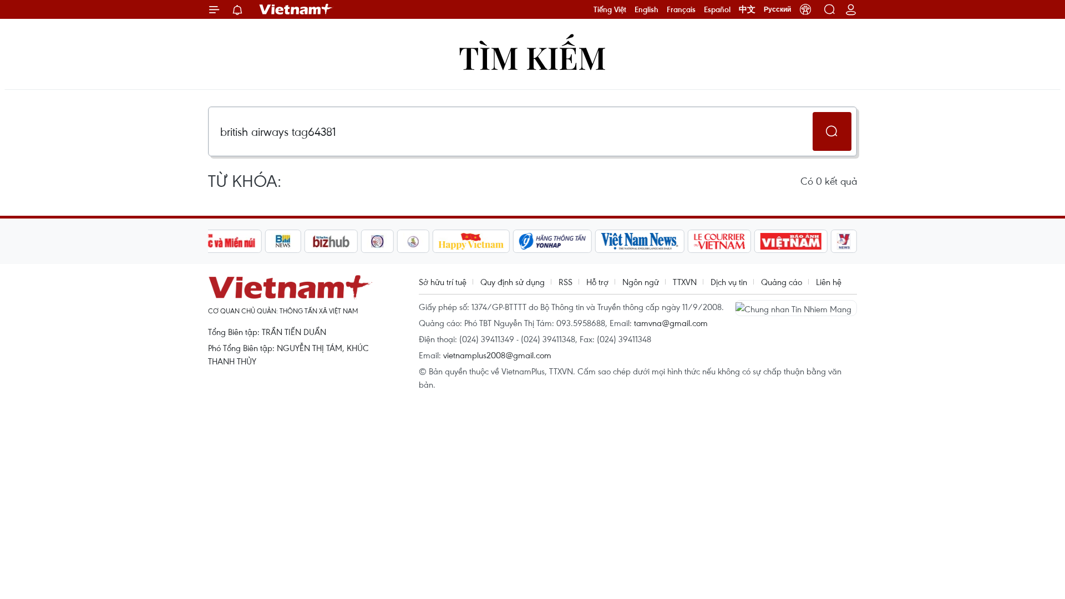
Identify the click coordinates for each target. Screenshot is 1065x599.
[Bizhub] (331, 241)
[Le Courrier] (719, 241)
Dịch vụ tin (729, 281)
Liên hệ (828, 281)
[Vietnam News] (639, 241)
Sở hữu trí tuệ (442, 281)
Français (681, 9)
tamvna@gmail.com (671, 322)
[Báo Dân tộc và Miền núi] (221, 241)
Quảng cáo (781, 281)
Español (717, 9)
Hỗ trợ (597, 281)
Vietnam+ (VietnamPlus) (296, 9)
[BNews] (283, 241)
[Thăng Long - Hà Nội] (805, 9)
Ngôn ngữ (640, 281)
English (646, 9)
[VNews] (844, 241)
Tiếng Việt (610, 9)
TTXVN (685, 281)
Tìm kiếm (532, 57)
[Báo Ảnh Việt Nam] (791, 241)
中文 (747, 9)
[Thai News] (413, 241)
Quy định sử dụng (512, 281)
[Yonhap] (552, 241)
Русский (777, 9)
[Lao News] (377, 241)
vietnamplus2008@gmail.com (497, 355)
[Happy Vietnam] (471, 241)
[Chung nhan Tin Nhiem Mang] (796, 308)
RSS (565, 281)
